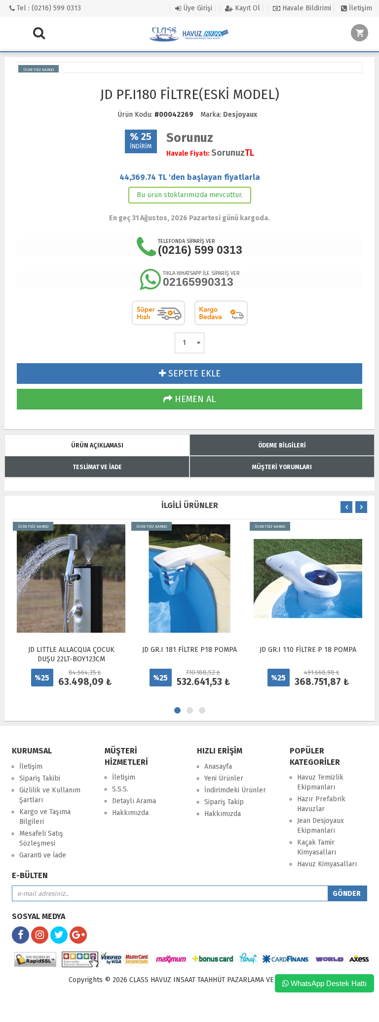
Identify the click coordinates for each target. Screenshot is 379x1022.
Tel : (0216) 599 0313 (48, 8)
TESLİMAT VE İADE (97, 467)
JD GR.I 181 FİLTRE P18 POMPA (189, 650)
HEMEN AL (194, 399)
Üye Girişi (196, 8)
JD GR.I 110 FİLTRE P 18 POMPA (308, 650)
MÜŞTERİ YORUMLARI (282, 467)
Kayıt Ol (246, 8)
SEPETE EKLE (193, 373)
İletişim (359, 8)
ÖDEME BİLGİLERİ (282, 445)
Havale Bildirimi (305, 8)
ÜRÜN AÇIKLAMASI (97, 445)
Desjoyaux (240, 114)
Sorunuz (189, 138)
